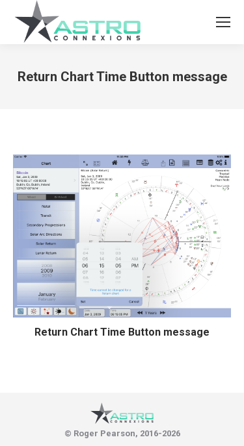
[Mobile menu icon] (223, 22)
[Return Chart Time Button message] (122, 236)
